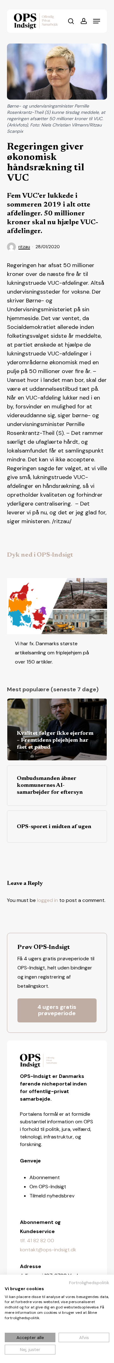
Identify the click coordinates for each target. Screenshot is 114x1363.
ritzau (24, 246)
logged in (47, 900)
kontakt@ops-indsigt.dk (48, 1249)
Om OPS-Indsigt (47, 1186)
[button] (96, 21)
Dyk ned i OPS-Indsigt (40, 555)
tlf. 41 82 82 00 (37, 1240)
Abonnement (44, 1177)
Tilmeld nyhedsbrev (51, 1195)
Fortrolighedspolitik (89, 1282)
